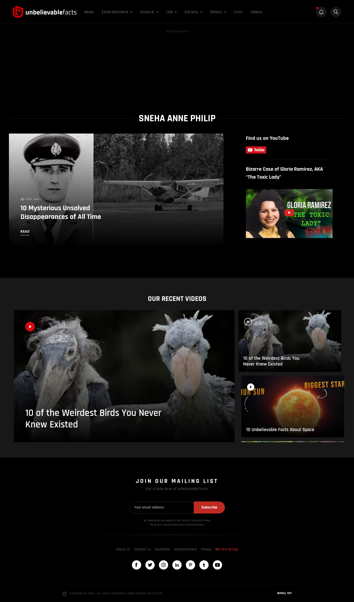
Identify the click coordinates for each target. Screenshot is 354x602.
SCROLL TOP (284, 593)
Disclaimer (162, 549)
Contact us (142, 549)
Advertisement (185, 549)
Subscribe (209, 507)
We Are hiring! (226, 549)
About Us (123, 549)
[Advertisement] (177, 68)
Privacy (206, 549)
